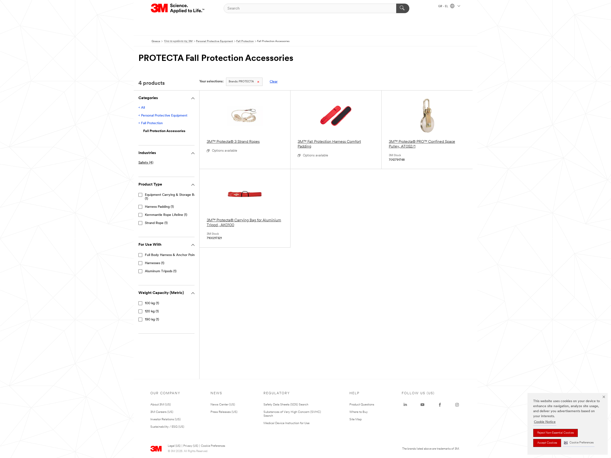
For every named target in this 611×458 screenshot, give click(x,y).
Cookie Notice (545, 422)
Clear (274, 82)
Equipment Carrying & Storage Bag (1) (171, 197)
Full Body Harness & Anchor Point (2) (173, 255)
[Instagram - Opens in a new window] (457, 404)
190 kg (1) (152, 319)
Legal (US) (174, 446)
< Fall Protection (150, 123)
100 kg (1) (152, 303)
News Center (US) (223, 404)
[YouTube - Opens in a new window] (422, 404)
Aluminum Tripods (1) (160, 271)
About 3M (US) (160, 404)
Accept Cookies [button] (547, 443)
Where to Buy (358, 412)
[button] (579, 443)
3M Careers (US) (161, 412)
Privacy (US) (190, 446)
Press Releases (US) (224, 412)
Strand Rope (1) (156, 223)
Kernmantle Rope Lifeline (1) (166, 215)
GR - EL (443, 6)
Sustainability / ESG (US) (167, 426)
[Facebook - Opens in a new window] (439, 404)
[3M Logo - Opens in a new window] (178, 8)
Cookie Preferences (213, 446)
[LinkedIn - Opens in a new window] (405, 404)
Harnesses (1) (154, 263)
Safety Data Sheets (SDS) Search (285, 404)
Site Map (355, 419)
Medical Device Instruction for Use (286, 423)
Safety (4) (145, 163)
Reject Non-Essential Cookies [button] (555, 432)
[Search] (402, 8)
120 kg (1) (152, 311)
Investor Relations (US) (165, 419)
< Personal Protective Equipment (162, 115)
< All (141, 108)
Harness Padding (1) (159, 207)
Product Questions (361, 404)
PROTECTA (241, 81)
